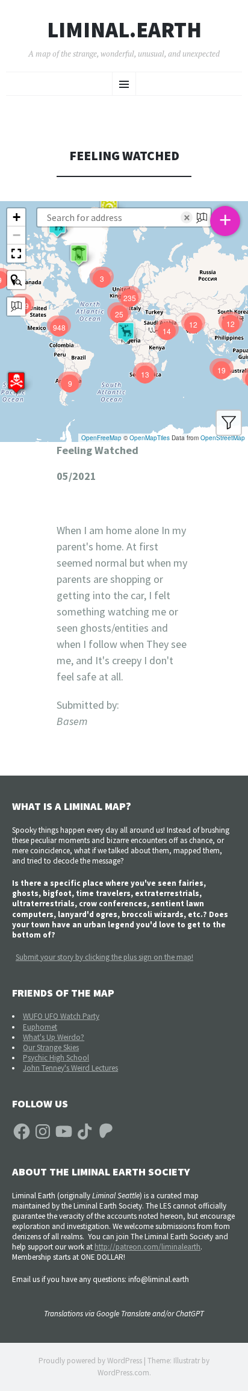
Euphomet (40, 1027)
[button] (16, 382)
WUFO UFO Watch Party (61, 1016)
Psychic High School (56, 1058)
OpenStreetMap (222, 438)
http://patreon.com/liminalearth (147, 1247)
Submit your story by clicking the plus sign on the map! (104, 957)
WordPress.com (123, 1373)
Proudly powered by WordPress (90, 1360)
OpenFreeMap (101, 438)
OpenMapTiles (149, 438)
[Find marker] (16, 280)
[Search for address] (16, 306)
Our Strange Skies (51, 1047)
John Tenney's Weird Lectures (70, 1068)
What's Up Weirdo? (53, 1037)
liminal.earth (124, 30)
